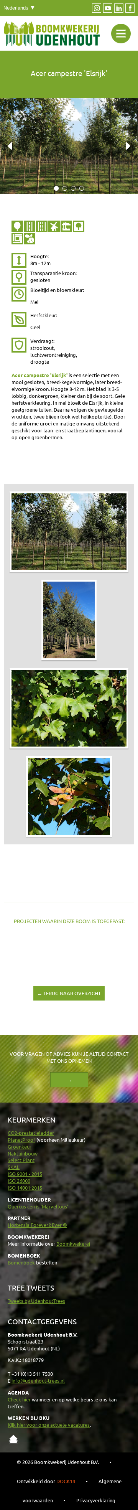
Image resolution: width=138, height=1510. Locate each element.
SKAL (14, 1167)
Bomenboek (21, 1262)
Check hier (19, 1399)
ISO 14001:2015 (25, 1187)
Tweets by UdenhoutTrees (36, 1300)
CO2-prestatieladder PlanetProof (31, 1136)
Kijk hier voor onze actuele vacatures (49, 1424)
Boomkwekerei (73, 1243)
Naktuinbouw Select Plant (23, 1157)
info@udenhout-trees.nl (38, 1380)
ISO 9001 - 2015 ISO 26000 (25, 1177)
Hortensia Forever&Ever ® (37, 1225)
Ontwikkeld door (46, 1481)
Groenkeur (19, 1146)
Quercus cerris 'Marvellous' (38, 1206)
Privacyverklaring (95, 1500)
